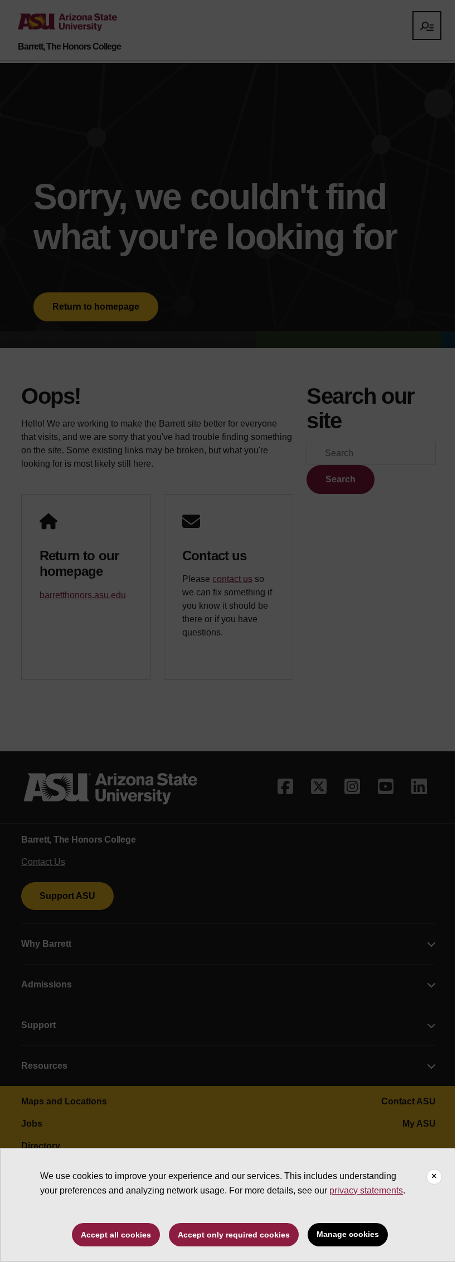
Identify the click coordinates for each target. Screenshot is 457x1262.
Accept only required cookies (234, 1234)
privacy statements (366, 1190)
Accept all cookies (116, 1234)
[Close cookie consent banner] (434, 1177)
